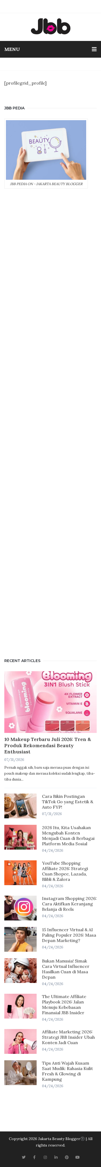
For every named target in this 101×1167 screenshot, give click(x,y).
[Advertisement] (50, 422)
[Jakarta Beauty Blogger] (50, 26)
